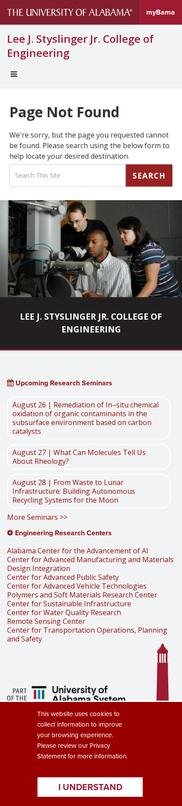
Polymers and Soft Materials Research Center (82, 595)
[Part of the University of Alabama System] (67, 696)
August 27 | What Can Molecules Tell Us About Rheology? (79, 457)
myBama (160, 12)
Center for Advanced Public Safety (63, 577)
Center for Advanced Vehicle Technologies (77, 586)
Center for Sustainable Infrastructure (69, 603)
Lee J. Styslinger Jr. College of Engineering (80, 46)
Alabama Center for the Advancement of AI (77, 551)
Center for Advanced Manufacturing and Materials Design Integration (90, 564)
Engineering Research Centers (62, 533)
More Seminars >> (37, 517)
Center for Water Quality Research (64, 612)
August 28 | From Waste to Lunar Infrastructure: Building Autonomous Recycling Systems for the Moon (73, 491)
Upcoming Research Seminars (63, 383)
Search (149, 175)
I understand (90, 787)
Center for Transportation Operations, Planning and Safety (87, 634)
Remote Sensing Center (46, 621)
